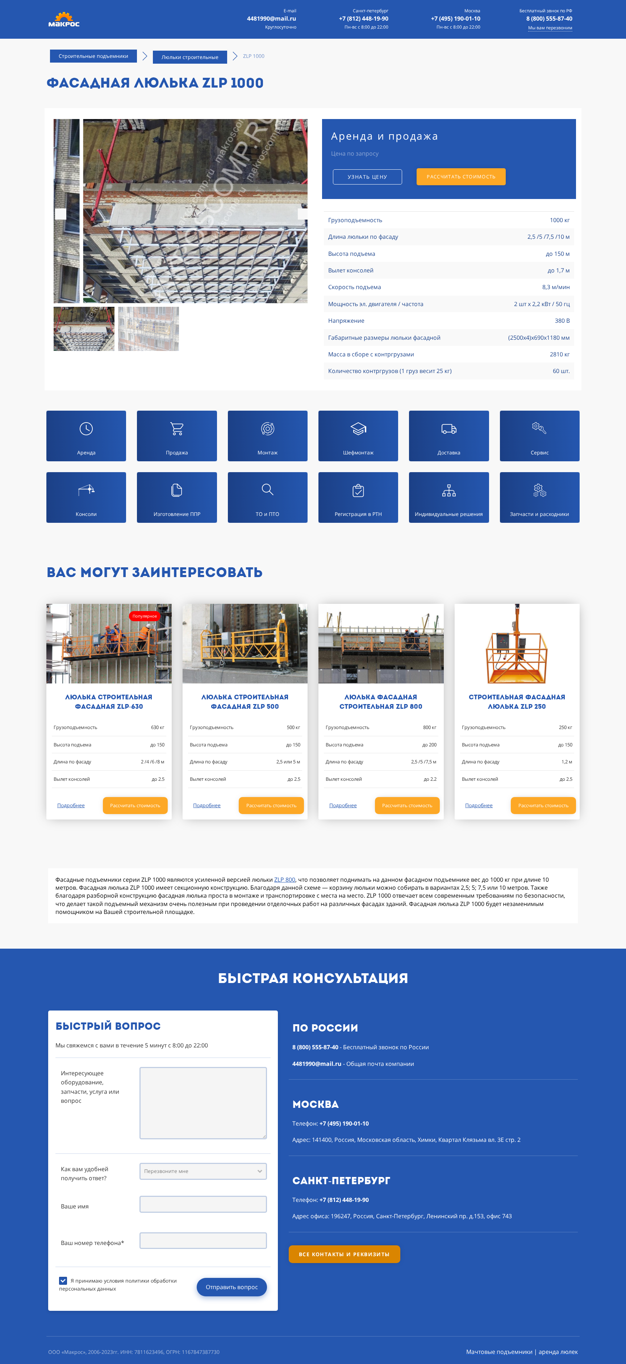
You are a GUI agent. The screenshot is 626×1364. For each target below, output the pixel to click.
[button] (303, 214)
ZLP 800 (284, 880)
